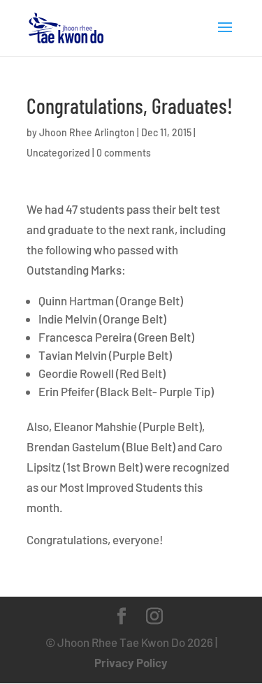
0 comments (123, 153)
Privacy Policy (131, 662)
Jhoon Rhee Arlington (87, 132)
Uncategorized (58, 153)
